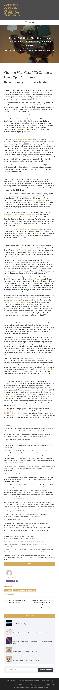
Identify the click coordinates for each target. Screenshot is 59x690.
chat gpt (10, 594)
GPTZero (38, 298)
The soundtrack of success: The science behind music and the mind (31, 633)
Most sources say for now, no (29, 250)
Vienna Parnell (11, 577)
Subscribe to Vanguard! (46, 669)
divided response (9, 264)
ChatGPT (7, 123)
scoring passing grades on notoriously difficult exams (21, 215)
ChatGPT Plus (8, 383)
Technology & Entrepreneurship (24, 590)
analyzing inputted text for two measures (18, 302)
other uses (26, 132)
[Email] (17, 581)
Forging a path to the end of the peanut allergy (25, 651)
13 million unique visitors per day (14, 413)
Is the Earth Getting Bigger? (21, 624)
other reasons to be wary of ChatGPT (39, 358)
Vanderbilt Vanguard (11, 7)
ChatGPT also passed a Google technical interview (20, 229)
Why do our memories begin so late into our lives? (27, 660)
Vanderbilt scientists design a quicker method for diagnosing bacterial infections (32, 642)
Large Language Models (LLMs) (21, 140)
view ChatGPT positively (31, 323)
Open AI (15, 119)
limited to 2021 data (47, 369)
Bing (50, 200)
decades (46, 157)
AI (5, 594)
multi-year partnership (37, 200)
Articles (8, 590)
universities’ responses (35, 279)
